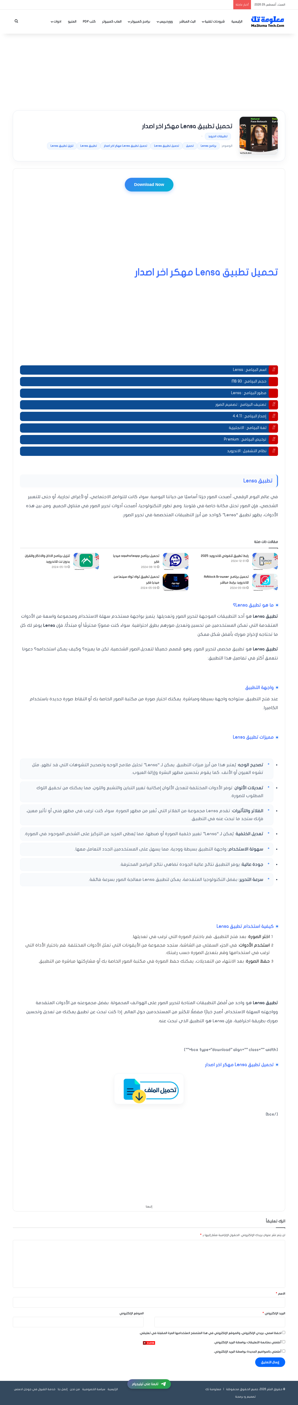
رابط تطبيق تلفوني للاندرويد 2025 (225, 556)
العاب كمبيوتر (112, 21)
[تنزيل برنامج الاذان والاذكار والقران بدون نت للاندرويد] (86, 561)
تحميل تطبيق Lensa (166, 145)
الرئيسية (236, 21)
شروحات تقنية (215, 21)
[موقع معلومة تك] (267, 21)
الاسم (280, 1293)
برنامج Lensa (208, 145)
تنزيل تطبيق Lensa (62, 145)
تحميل (190, 145)
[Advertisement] (149, 70)
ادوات (57, 21)
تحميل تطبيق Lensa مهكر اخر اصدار (125, 145)
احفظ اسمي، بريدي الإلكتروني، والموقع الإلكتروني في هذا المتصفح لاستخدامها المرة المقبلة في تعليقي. (210, 1333)
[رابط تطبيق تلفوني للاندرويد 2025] (265, 561)
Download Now (149, 184)
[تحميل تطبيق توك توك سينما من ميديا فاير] (175, 582)
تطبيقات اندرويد (217, 136)
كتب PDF (89, 21)
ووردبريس (166, 21)
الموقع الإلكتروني (131, 1313)
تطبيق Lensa (88, 145)
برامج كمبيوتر (140, 21)
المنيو (72, 21)
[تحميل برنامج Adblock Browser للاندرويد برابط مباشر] (265, 582)
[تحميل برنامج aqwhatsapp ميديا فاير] (175, 561)
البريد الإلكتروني (274, 1313)
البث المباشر (187, 21)
